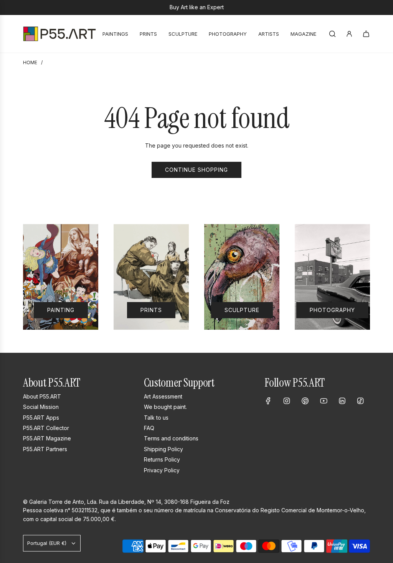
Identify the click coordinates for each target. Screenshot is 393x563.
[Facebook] (268, 400)
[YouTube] (323, 400)
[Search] (332, 33)
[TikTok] (360, 400)
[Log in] (349, 33)
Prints (151, 310)
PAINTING (60, 310)
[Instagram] (286, 400)
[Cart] (366, 33)
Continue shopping (196, 169)
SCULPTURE (242, 310)
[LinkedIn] (342, 400)
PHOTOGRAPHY (332, 310)
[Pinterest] (305, 400)
